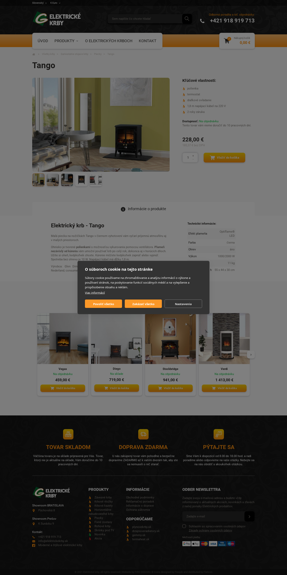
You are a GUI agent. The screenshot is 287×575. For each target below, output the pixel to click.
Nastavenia (183, 304)
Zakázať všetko (143, 304)
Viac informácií (95, 293)
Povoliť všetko (103, 304)
